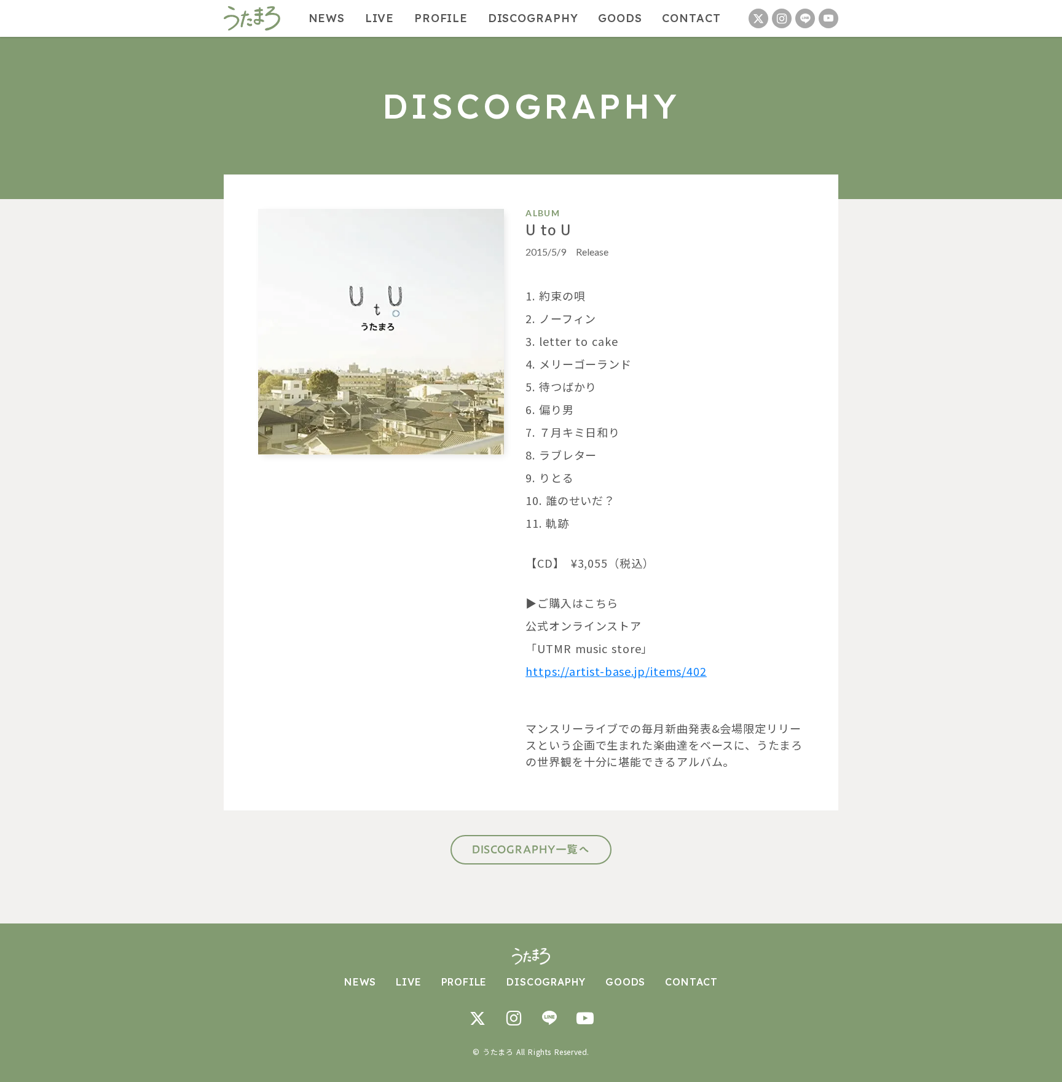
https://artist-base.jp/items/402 (616, 671)
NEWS (327, 18)
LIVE (380, 18)
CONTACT (691, 18)
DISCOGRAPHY (533, 18)
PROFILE (441, 18)
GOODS (620, 18)
